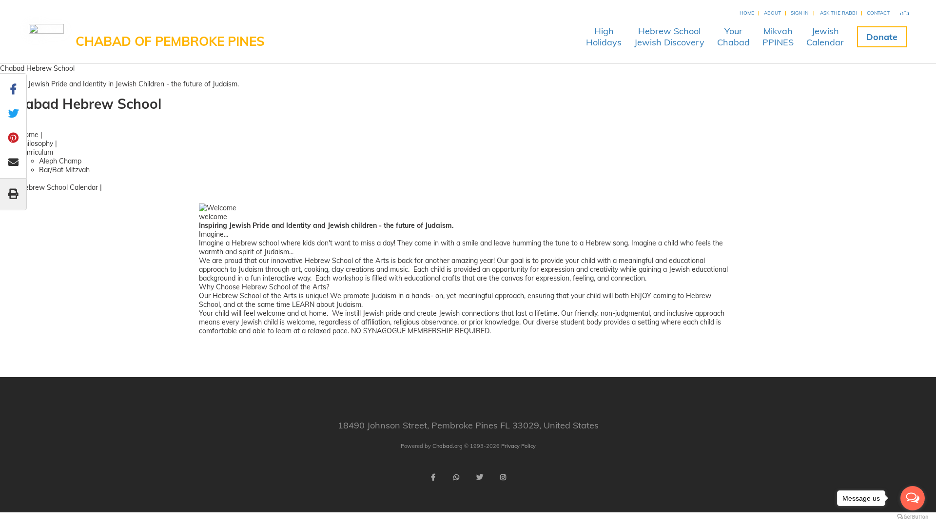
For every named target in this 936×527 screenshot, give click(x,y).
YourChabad (733, 36)
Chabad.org (447, 446)
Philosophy (36, 143)
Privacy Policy (518, 446)
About (772, 13)
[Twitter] (479, 477)
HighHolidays (604, 36)
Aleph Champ (60, 161)
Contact (878, 13)
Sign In (799, 13)
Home (747, 13)
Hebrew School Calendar (59, 187)
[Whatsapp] (456, 477)
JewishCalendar (825, 36)
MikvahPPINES (778, 36)
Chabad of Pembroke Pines (170, 41)
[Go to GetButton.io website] (912, 517)
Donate (881, 36)
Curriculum (36, 152)
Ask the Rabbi (838, 13)
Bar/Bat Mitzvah (64, 169)
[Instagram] (503, 477)
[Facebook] (433, 477)
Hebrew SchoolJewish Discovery (669, 36)
